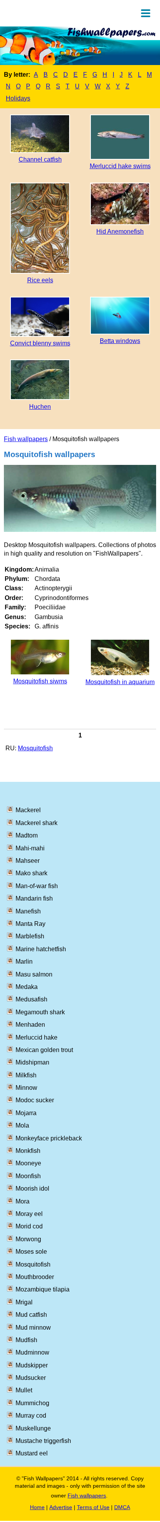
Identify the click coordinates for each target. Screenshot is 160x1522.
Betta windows (120, 341)
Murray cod (31, 1415)
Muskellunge (33, 1428)
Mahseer (28, 860)
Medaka (27, 987)
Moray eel (29, 1214)
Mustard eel (32, 1453)
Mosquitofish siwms (40, 681)
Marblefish (30, 936)
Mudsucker (31, 1377)
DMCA (122, 1507)
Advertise (60, 1507)
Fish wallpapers (26, 439)
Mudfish (26, 1340)
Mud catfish (31, 1314)
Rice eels (40, 280)
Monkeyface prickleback (49, 1138)
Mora (23, 1201)
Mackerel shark (36, 823)
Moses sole (31, 1251)
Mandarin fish (34, 898)
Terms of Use (93, 1507)
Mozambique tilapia (43, 1289)
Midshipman (32, 1062)
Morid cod (29, 1226)
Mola (22, 1125)
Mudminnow (32, 1352)
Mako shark (31, 873)
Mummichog (32, 1403)
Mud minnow (33, 1327)
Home (37, 1507)
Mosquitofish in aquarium (120, 682)
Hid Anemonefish (120, 231)
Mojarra (26, 1113)
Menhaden (30, 1024)
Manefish (28, 911)
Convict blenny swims (40, 343)
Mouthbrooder (35, 1277)
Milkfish (26, 1075)
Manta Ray (30, 923)
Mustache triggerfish (43, 1441)
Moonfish (28, 1176)
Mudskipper (32, 1365)
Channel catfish (40, 159)
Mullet (24, 1390)
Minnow (26, 1087)
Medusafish (31, 999)
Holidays (18, 98)
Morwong (28, 1239)
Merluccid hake (36, 1037)
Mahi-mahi (30, 848)
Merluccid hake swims (120, 166)
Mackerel (28, 810)
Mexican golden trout (44, 1050)
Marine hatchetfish (41, 949)
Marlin (24, 961)
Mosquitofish (35, 748)
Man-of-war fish (37, 886)
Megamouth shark (40, 1012)
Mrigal (24, 1302)
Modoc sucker (35, 1100)
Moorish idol (32, 1188)
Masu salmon (34, 974)
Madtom (27, 835)
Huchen (40, 406)
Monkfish (28, 1150)
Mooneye (28, 1163)
